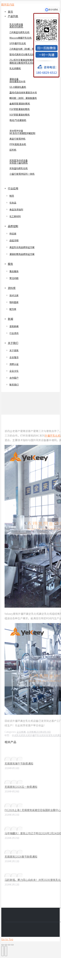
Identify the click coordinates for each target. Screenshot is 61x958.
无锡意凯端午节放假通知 (19, 763)
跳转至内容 (7, 4)
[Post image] (13, 759)
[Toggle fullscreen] (9, 944)
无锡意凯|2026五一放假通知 (21, 787)
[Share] (6, 944)
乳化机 (26, 735)
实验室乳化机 (50, 735)
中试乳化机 (17, 735)
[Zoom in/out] (12, 944)
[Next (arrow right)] (6, 951)
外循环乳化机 (52, 435)
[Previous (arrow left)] (2, 951)
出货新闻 (31, 731)
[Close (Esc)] (2, 944)
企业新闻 (21, 731)
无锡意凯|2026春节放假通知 (21, 856)
